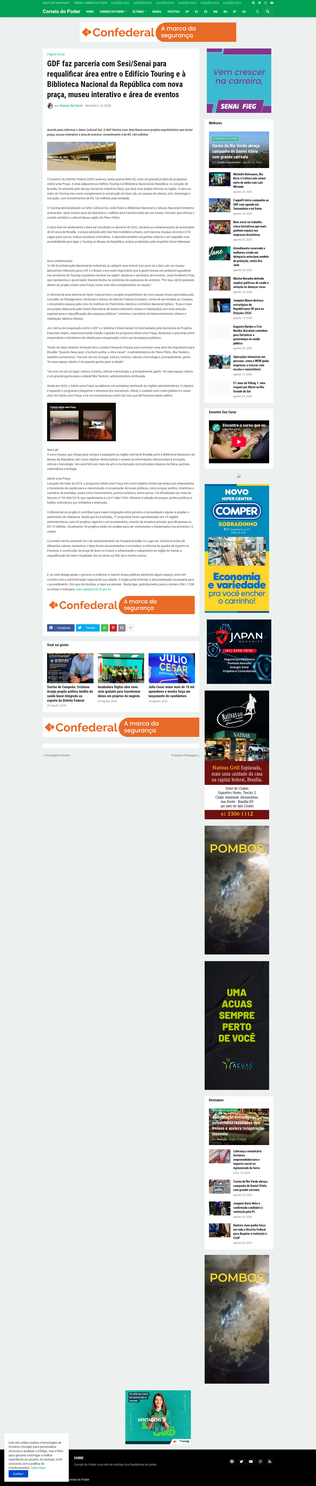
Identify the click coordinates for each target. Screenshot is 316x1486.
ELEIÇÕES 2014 (210, 3)
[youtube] (271, 3)
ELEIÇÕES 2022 (120, 3)
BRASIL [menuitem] (157, 11)
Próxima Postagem (184, 755)
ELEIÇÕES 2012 (232, 3)
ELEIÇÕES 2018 (165, 3)
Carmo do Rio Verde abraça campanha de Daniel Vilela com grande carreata (235, 151)
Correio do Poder (61, 11)
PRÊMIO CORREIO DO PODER (90, 3)
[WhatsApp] (104, 628)
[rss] (269, 1461)
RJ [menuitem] (196, 11)
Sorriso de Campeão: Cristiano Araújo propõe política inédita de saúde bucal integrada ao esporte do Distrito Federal (70, 693)
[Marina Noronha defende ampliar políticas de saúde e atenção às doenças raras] (219, 284)
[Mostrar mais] (130, 628)
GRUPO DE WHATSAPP (56, 3)
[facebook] (253, 3)
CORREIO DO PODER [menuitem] (112, 11)
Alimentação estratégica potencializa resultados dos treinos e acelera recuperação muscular (238, 1125)
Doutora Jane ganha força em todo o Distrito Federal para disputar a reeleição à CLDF (250, 1231)
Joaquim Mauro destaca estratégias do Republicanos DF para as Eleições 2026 (248, 306)
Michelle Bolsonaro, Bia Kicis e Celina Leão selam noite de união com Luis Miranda (249, 180)
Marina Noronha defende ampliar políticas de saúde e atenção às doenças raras (251, 283)
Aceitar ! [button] (18, 1473)
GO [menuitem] (244, 11)
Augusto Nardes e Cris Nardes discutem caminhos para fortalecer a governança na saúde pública (250, 335)
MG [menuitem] (215, 11)
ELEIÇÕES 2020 (143, 3)
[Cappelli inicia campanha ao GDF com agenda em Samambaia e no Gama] (219, 205)
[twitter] (259, 3)
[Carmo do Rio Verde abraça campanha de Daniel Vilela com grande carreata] (219, 1187)
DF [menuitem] (234, 11)
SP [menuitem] (187, 11)
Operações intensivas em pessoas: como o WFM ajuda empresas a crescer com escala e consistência (251, 363)
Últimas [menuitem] (138, 11)
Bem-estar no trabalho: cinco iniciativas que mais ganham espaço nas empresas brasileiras (249, 228)
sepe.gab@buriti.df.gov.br (93, 589)
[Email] (122, 628)
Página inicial (56, 54)
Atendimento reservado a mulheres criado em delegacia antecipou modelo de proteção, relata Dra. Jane (251, 256)
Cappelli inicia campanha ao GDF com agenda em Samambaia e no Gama (251, 204)
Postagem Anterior (57, 755)
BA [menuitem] (225, 11)
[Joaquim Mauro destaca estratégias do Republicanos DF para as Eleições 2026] (219, 305)
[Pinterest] (113, 628)
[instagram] (265, 3)
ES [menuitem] (205, 11)
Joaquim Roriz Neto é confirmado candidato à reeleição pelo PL (248, 1207)
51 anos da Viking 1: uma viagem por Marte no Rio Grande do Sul (249, 387)
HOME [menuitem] (90, 11)
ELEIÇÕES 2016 (187, 3)
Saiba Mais (38, 1467)
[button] (257, 11)
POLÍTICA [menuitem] (173, 11)
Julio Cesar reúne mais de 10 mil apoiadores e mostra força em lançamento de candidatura (171, 691)
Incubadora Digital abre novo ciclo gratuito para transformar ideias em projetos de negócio (119, 691)
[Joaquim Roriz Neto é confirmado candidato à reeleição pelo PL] (219, 1208)
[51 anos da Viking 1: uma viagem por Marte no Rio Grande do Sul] (219, 388)
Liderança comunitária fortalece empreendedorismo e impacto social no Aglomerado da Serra (247, 1159)
